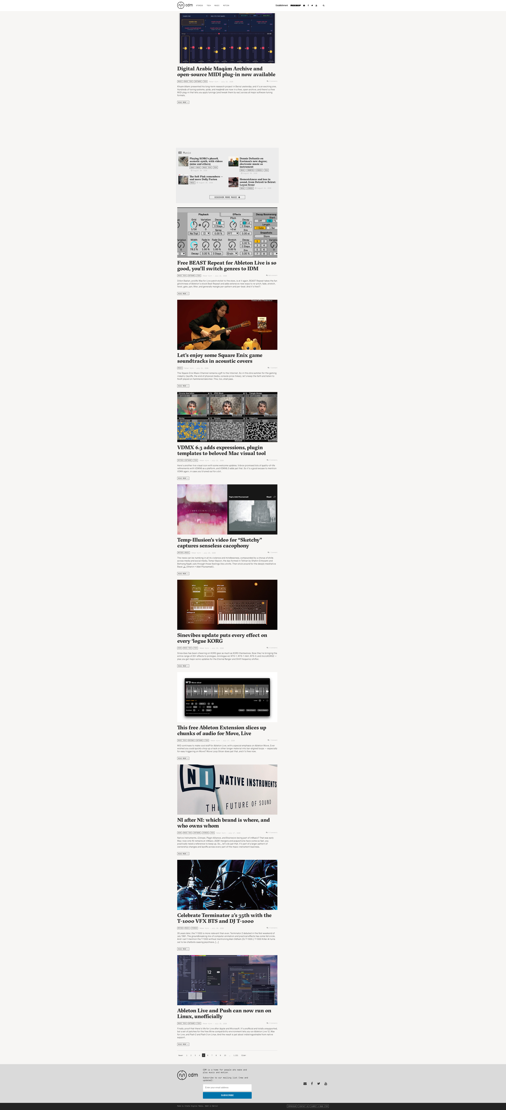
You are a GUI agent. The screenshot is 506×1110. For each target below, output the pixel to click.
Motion (226, 5)
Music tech (188, 81)
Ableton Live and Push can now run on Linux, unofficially (224, 1013)
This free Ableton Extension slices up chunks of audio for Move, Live (221, 730)
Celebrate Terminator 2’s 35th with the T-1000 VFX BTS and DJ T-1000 (224, 918)
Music (217, 5)
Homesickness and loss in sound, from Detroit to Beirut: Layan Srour (258, 182)
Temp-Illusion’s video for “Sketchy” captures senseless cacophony (219, 542)
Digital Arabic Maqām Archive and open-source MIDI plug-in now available (226, 71)
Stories (199, 5)
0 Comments (273, 460)
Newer (181, 1055)
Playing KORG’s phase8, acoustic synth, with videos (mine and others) (206, 161)
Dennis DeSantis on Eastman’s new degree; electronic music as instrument (253, 162)
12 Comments (272, 832)
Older (243, 1055)
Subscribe (227, 1095)
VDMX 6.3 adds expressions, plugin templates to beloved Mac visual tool (221, 450)
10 (225, 1055)
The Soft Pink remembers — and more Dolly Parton (206, 178)
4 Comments (273, 81)
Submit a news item (319, 1106)
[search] (323, 5)
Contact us (303, 1106)
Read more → (183, 102)
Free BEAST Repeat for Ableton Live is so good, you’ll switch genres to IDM (226, 265)
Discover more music (226, 197)
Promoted (250, 170)
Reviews (191, 740)
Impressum (292, 1106)
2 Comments (273, 648)
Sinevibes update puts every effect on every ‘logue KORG (222, 638)
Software (198, 81)
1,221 (235, 1055)
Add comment (272, 275)
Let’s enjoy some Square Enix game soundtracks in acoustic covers (219, 358)
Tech (209, 5)
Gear (192, 167)
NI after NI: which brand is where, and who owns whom (223, 823)
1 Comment (273, 368)
